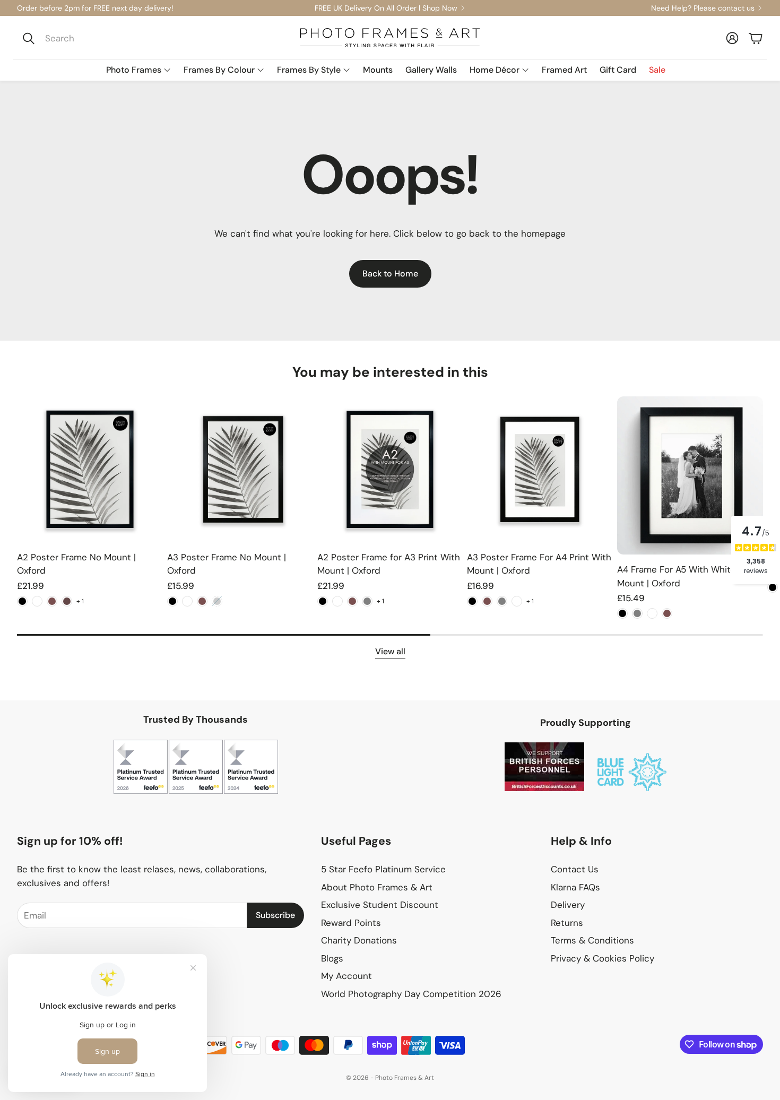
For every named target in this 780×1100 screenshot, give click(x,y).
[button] (88, 38)
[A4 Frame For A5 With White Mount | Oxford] (690, 475)
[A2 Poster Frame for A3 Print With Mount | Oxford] (390, 469)
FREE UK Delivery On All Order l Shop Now (386, 8)
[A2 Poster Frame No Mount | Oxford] (90, 469)
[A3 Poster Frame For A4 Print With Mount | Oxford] (540, 469)
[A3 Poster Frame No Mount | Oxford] (240, 469)
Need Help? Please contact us (703, 8)
